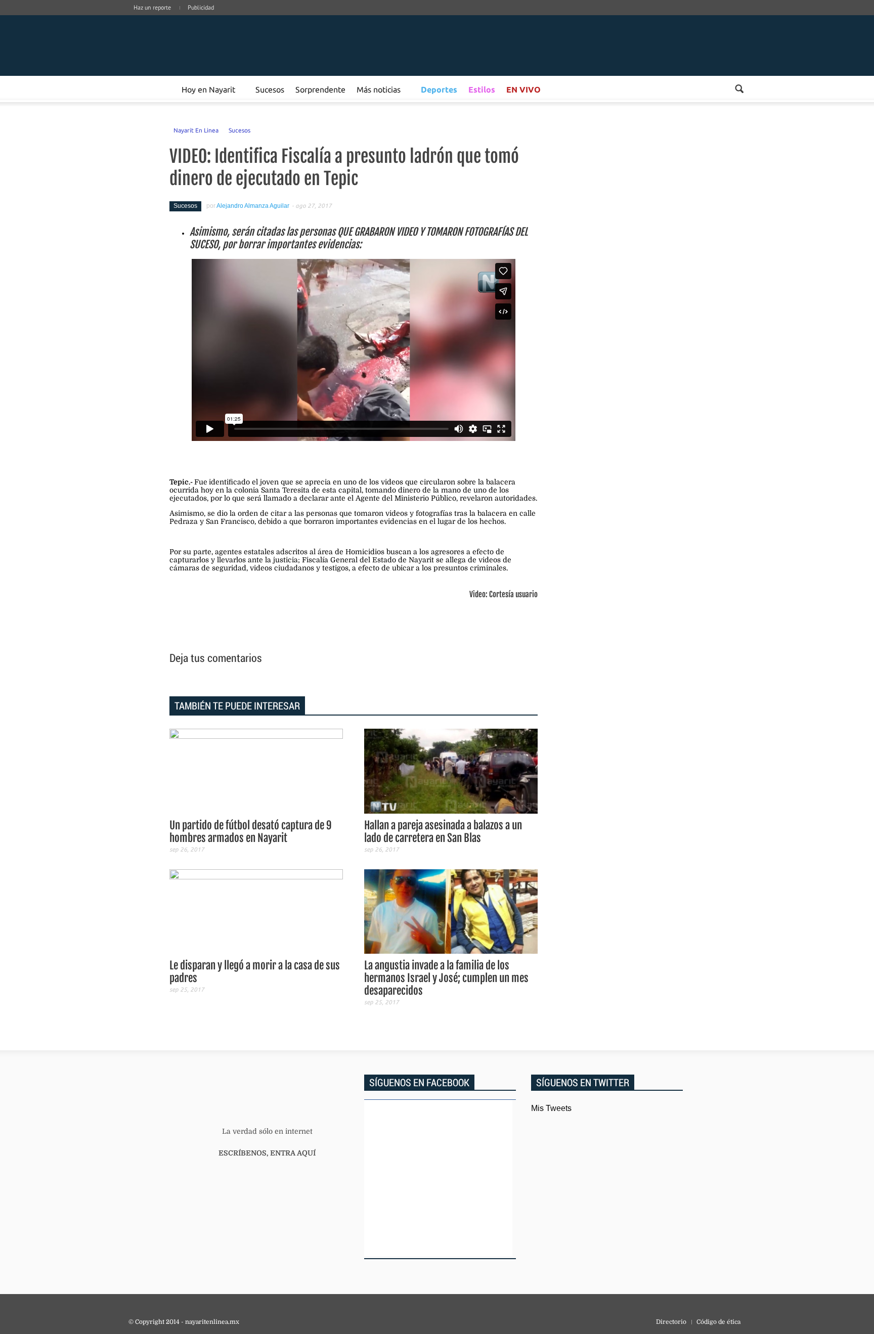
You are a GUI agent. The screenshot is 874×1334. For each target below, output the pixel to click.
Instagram (711, 18)
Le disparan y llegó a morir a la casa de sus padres (254, 972)
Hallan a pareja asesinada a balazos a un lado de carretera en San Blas (443, 831)
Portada (140, 89)
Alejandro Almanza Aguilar (252, 205)
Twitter (726, 18)
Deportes (439, 89)
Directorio (671, 1321)
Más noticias (379, 89)
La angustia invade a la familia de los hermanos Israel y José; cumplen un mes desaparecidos (446, 978)
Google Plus (696, 18)
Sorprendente (320, 89)
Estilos (481, 89)
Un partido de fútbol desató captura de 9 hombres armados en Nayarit (250, 831)
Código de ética (718, 1321)
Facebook (681, 18)
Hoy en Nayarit (208, 89)
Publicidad (201, 7)
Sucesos (269, 89)
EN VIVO (523, 89)
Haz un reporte (152, 7)
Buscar (739, 88)
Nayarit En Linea (196, 130)
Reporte (164, 89)
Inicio (204, 45)
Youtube (741, 18)
